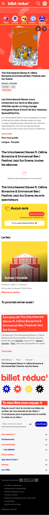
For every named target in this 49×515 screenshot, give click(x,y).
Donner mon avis (36, 214)
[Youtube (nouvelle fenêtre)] (18, 389)
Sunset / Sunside (9, 83)
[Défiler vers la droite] (47, 19)
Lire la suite (7, 133)
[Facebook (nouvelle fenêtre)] (7, 389)
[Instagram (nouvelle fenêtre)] (29, 389)
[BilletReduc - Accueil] (18, 3)
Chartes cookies (11, 495)
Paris (13, 343)
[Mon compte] (44, 3)
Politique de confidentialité (15, 488)
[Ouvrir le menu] (4, 3)
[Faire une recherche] (38, 3)
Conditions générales (13, 485)
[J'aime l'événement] (44, 28)
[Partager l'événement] (38, 28)
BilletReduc (7, 360)
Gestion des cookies (12, 504)
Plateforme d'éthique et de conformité (19, 498)
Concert (19, 341)
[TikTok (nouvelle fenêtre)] (40, 389)
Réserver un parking (11, 292)
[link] (6, 20)
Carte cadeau (8, 454)
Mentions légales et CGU (14, 492)
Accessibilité (9, 501)
